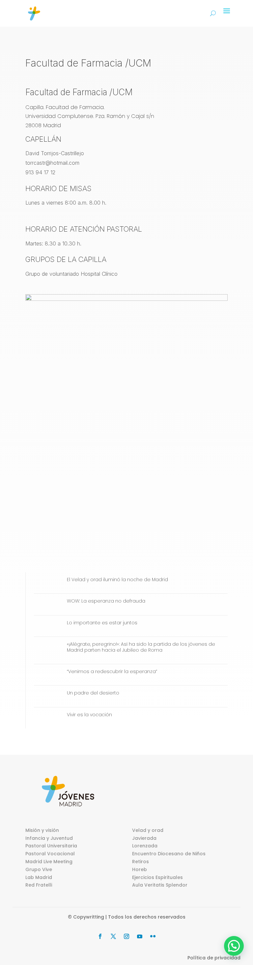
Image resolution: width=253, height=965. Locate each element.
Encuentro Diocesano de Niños (169, 853)
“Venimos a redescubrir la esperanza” (112, 671)
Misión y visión (42, 830)
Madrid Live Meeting (48, 861)
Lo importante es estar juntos (102, 622)
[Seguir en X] (113, 936)
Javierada (144, 838)
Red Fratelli (38, 885)
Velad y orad (147, 830)
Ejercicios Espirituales (157, 877)
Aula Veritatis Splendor (159, 885)
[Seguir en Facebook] (100, 936)
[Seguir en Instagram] (126, 936)
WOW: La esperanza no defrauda (106, 601)
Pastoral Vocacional (50, 853)
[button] (234, 946)
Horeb (139, 869)
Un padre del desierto (93, 693)
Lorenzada (144, 845)
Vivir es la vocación (89, 714)
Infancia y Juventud (49, 838)
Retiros (140, 861)
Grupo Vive (38, 869)
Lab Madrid (38, 877)
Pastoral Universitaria (51, 845)
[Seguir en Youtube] (139, 936)
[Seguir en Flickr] (153, 936)
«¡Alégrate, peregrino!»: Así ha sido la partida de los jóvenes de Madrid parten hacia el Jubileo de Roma (141, 647)
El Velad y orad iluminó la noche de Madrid (117, 579)
